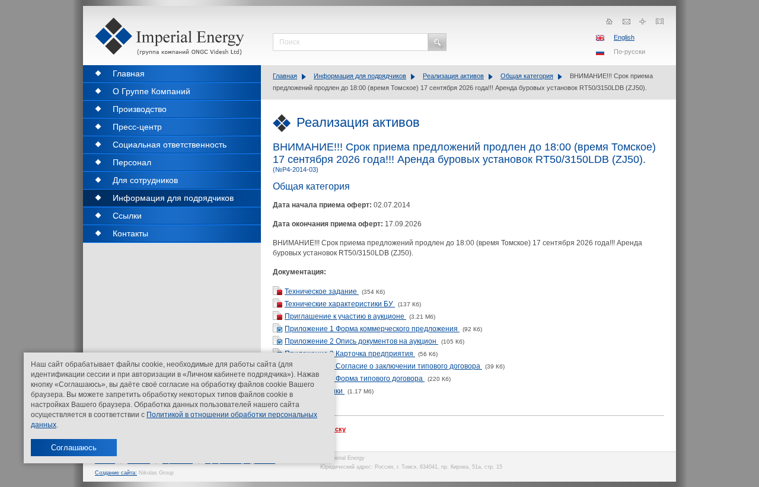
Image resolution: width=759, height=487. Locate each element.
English (624, 37)
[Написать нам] (626, 21)
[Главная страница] (609, 21)
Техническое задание (322, 291)
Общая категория (526, 75)
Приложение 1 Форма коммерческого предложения (372, 329)
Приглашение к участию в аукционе (345, 316)
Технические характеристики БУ (340, 304)
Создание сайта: (116, 473)
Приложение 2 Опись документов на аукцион (361, 341)
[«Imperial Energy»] (171, 36)
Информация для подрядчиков (360, 75)
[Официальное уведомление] (659, 21)
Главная (285, 75)
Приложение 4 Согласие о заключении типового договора (383, 366)
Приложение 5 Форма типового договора (355, 378)
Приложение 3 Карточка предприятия (350, 354)
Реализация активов (453, 75)
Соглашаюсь (74, 447)
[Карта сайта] (643, 21)
